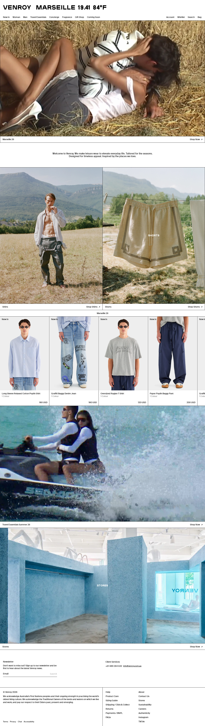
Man (25, 17)
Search (191, 17)
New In (6, 17)
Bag (199, 17)
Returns (109, 709)
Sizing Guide (112, 700)
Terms (5, 721)
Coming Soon (93, 17)
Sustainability (145, 704)
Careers (142, 709)
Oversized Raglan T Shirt (112, 393)
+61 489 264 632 (114, 666)
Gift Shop (79, 17)
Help (108, 692)
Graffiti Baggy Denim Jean (63, 393)
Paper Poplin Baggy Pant (161, 393)
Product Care (112, 696)
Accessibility (29, 721)
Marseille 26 (102, 313)
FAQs (108, 717)
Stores (142, 700)
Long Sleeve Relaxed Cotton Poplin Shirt (21, 393)
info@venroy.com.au (132, 666)
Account (170, 17)
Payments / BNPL (114, 713)
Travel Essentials (38, 17)
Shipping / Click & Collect (118, 704)
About (141, 692)
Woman (16, 17)
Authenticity (144, 713)
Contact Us (144, 696)
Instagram (143, 717)
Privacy (13, 721)
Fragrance (67, 17)
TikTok (142, 721)
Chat (20, 721)
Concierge (54, 17)
